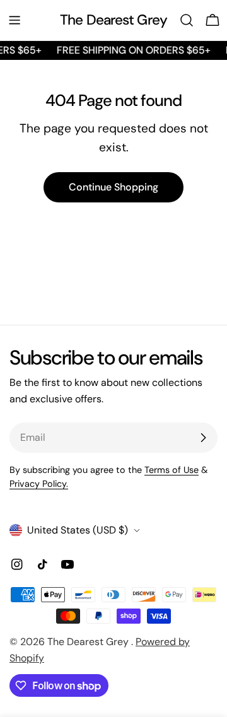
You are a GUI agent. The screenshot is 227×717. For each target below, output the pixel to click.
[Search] (186, 20)
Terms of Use (171, 469)
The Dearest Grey (113, 20)
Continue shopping (113, 187)
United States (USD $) (77, 530)
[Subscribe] (203, 437)
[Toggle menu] (14, 20)
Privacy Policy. (38, 483)
